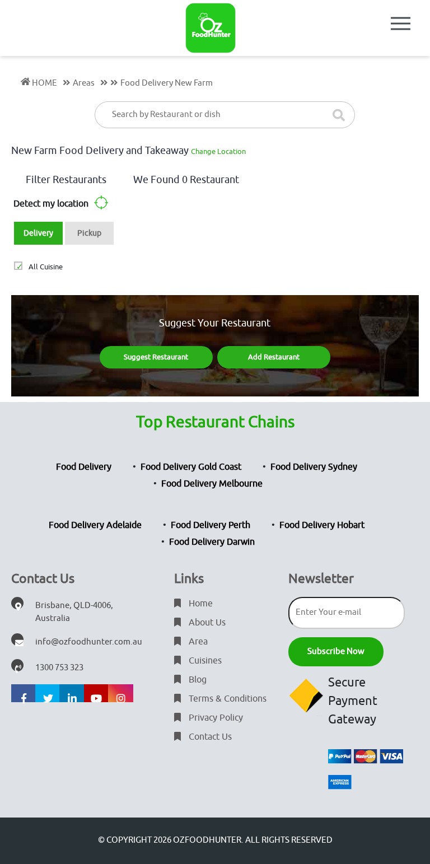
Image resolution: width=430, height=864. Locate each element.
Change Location (218, 151)
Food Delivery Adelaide (95, 525)
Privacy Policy (214, 717)
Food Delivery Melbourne (212, 483)
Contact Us (209, 736)
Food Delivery (83, 467)
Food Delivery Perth (210, 525)
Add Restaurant (274, 357)
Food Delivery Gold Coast (191, 467)
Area (197, 641)
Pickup (89, 233)
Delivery (38, 233)
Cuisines (204, 660)
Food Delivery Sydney (313, 467)
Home (199, 603)
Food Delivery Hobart (321, 525)
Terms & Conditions (226, 698)
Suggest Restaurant (156, 357)
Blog (196, 679)
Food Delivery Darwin (212, 542)
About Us (206, 622)
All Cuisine (45, 267)
